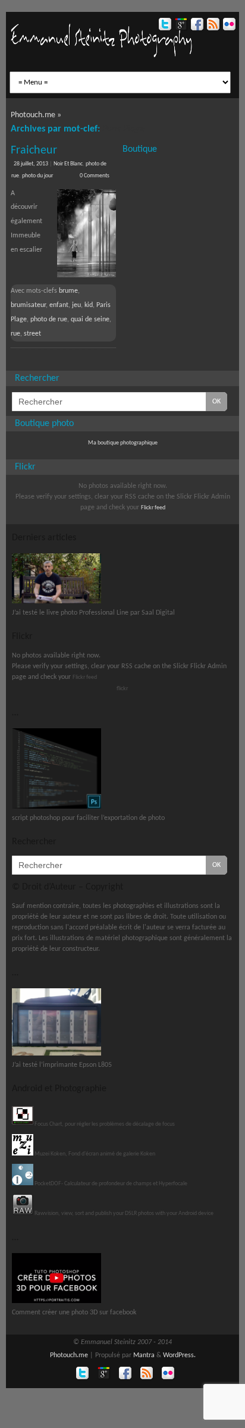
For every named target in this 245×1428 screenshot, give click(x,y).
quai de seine (90, 319)
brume (68, 291)
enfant (58, 305)
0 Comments (94, 176)
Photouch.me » (36, 115)
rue (15, 333)
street (32, 333)
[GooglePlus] (180, 26)
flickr (122, 688)
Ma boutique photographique (123, 443)
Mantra (144, 1355)
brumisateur (28, 305)
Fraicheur (34, 150)
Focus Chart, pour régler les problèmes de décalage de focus (104, 1124)
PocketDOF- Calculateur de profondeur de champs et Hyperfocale (110, 1183)
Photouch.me (69, 1355)
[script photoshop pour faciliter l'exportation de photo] (56, 807)
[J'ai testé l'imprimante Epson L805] (56, 1054)
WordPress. (179, 1355)
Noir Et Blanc (68, 164)
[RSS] (212, 26)
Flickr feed (153, 508)
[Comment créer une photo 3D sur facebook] (56, 1301)
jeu (76, 305)
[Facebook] (196, 26)
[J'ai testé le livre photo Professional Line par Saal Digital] (56, 602)
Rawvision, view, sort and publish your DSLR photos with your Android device (123, 1213)
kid (88, 305)
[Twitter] (164, 26)
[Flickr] (228, 26)
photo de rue (48, 319)
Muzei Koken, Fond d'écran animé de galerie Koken (94, 1154)
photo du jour (37, 176)
